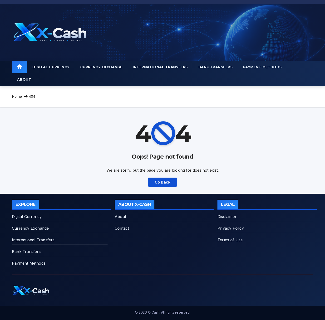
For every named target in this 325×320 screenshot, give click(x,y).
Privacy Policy (230, 228)
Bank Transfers (215, 67)
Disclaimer (226, 216)
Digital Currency (50, 67)
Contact (122, 228)
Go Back (162, 182)
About (24, 79)
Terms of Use (230, 240)
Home (17, 96)
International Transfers (160, 67)
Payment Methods (262, 67)
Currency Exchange (101, 67)
